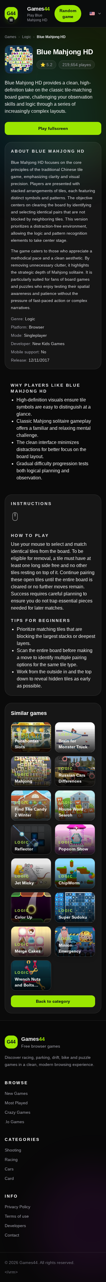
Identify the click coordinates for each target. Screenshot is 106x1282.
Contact (12, 1235)
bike (65, 1057)
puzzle (85, 1057)
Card (9, 1178)
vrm (11, 1272)
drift (55, 1057)
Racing (11, 1159)
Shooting (13, 1150)
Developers (15, 1225)
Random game (67, 13)
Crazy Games (17, 1112)
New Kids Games (48, 343)
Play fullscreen (53, 128)
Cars (9, 1169)
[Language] (95, 13)
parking (43, 1057)
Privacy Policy (17, 1206)
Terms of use (17, 1216)
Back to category (53, 1001)
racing (28, 1057)
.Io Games (14, 1121)
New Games (16, 1093)
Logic (30, 318)
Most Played (16, 1102)
